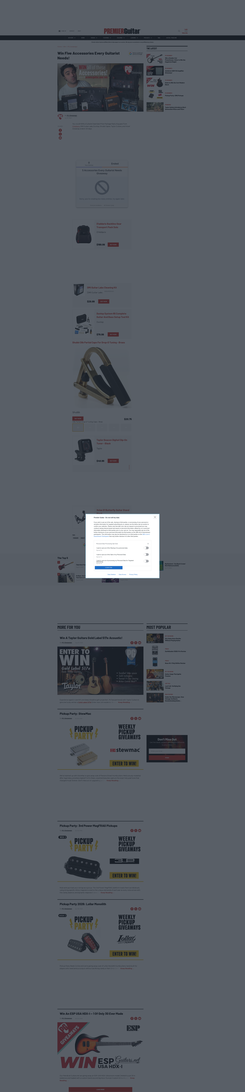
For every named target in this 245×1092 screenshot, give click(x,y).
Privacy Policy (133, 574)
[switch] (146, 548)
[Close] (155, 518)
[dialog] (122, 546)
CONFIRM (108, 567)
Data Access (122, 574)
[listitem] (122, 544)
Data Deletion (112, 574)
